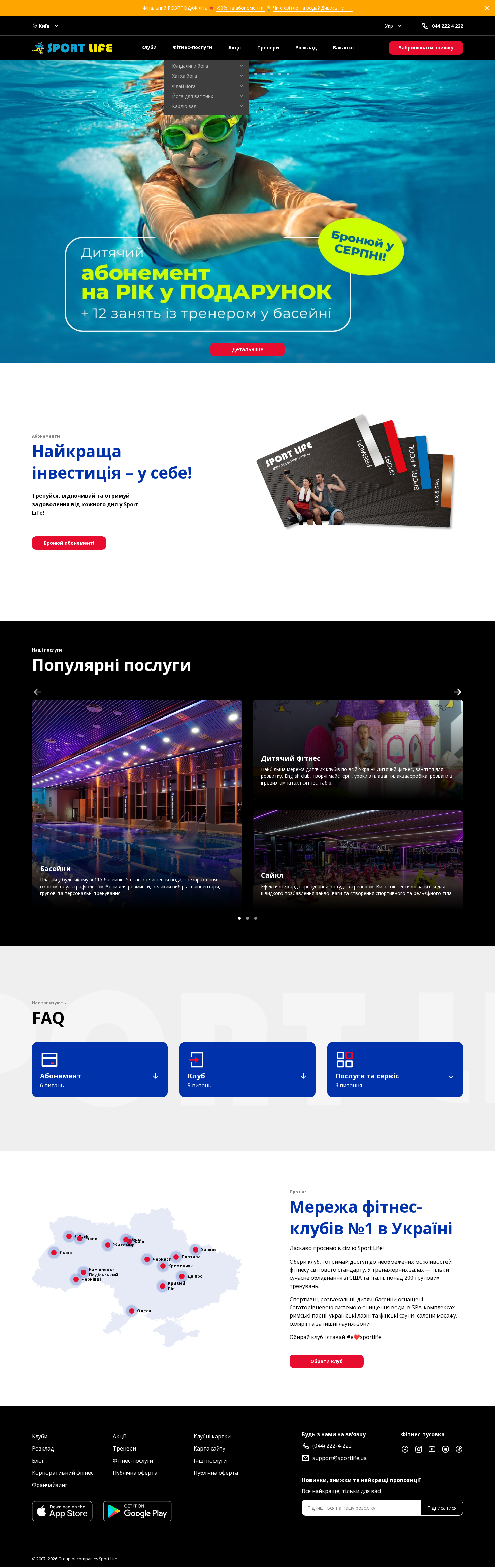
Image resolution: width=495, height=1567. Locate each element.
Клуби (149, 47)
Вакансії (343, 47)
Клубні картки (212, 1436)
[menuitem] (206, 66)
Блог (38, 1460)
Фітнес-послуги (192, 47)
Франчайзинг (49, 1485)
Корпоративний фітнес (62, 1472)
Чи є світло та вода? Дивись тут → (313, 8)
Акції (234, 47)
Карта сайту (209, 1448)
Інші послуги (210, 1460)
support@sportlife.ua (339, 1458)
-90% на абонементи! (240, 8)
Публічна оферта (135, 1472)
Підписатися (442, 1508)
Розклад (306, 47)
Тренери (268, 47)
